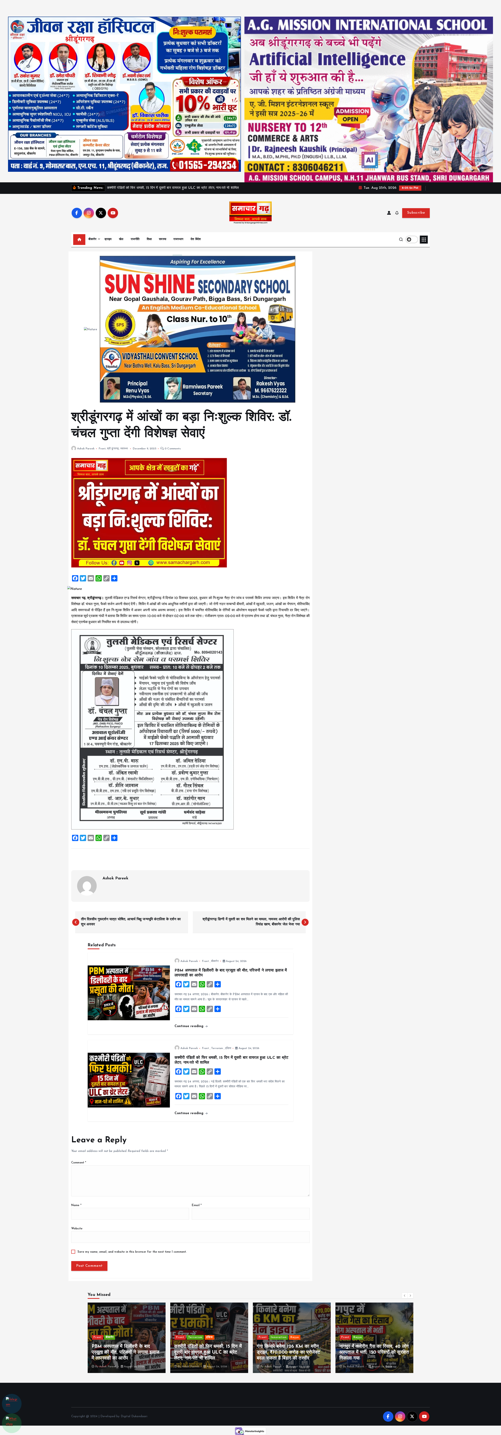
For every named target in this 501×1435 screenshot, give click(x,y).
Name (76, 1205)
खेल (121, 239)
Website (76, 1228)
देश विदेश (196, 239)
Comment (78, 1162)
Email (197, 1205)
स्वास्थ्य (124, 448)
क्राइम (108, 239)
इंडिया (228, 1048)
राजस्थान (178, 239)
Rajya (129, 1337)
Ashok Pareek (86, 448)
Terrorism (217, 1048)
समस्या (162, 239)
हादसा (356, 1337)
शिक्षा (149, 239)
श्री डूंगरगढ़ (113, 448)
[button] (405, 1295)
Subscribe (416, 213)
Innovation (113, 1337)
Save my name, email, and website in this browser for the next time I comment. (132, 1252)
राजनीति (135, 239)
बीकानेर (92, 239)
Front (102, 448)
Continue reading (190, 1026)
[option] (127, 1338)
